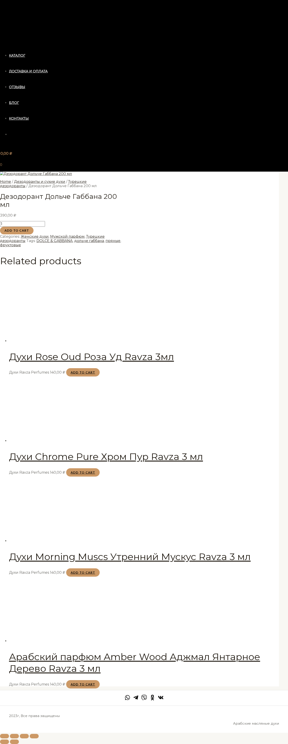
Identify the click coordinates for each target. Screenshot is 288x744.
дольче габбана (89, 241)
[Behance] (152, 699)
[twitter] (144, 699)
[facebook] (127, 699)
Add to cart (16, 230)
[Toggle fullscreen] (24, 736)
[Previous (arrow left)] (4, 742)
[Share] (14, 736)
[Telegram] (136, 699)
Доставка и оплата (28, 71)
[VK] (161, 699)
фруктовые (10, 245)
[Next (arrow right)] (14, 742)
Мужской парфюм (67, 236)
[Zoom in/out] (34, 736)
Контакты (19, 119)
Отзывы (17, 87)
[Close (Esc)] (4, 736)
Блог (14, 103)
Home (5, 181)
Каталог (17, 56)
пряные (113, 241)
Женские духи (35, 236)
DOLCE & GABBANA (54, 241)
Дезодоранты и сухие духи (39, 181)
